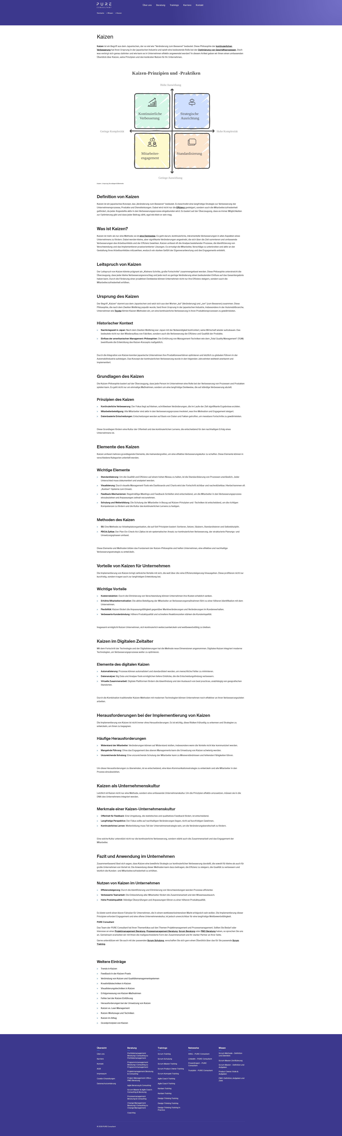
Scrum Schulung (155, 940)
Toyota (118, 310)
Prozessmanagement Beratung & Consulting (136, 1097)
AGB (99, 1069)
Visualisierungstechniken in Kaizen (118, 988)
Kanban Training (164, 1088)
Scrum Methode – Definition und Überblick (230, 1054)
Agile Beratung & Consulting (139, 1085)
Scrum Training (164, 1054)
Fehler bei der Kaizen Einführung (117, 998)
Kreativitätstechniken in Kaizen (116, 983)
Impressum (102, 1073)
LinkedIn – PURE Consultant (200, 1059)
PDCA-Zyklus (107, 531)
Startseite (100, 13)
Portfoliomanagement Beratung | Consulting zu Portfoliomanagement (137, 1055)
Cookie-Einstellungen (106, 1078)
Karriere (187, 5)
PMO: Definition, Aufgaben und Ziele (231, 1079)
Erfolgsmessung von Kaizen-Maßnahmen (121, 993)
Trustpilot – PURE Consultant (200, 1070)
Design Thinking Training (168, 1098)
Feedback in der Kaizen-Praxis (116, 973)
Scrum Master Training (167, 1064)
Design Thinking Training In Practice (169, 1108)
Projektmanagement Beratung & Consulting (140, 1072)
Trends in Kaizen (109, 968)
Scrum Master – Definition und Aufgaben (231, 1066)
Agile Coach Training (166, 1078)
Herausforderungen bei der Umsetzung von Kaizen (126, 1003)
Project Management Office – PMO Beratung (139, 1079)
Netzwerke (193, 1048)
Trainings (174, 5)
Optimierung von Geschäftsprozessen (217, 49)
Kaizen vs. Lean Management (115, 1008)
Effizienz (180, 207)
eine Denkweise (147, 236)
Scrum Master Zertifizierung (230, 1060)
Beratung (160, 5)
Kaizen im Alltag (109, 1018)
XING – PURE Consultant (198, 1054)
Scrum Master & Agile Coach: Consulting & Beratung (139, 1090)
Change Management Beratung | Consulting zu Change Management (137, 1105)
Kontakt (199, 5)
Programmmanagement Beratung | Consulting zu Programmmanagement (137, 1064)
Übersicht (102, 1048)
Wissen (110, 13)
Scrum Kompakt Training (168, 1073)
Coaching (131, 1113)
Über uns (147, 5)
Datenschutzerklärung (106, 1083)
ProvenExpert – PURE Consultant (197, 1064)
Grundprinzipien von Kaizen (114, 1023)
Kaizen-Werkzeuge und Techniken (117, 1013)
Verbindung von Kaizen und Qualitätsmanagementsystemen (130, 978)
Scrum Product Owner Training (171, 1069)
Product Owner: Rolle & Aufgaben (228, 1072)
